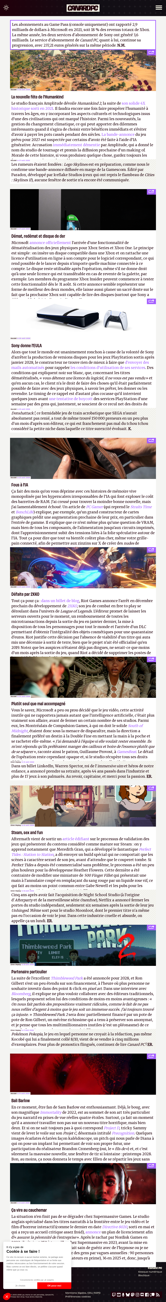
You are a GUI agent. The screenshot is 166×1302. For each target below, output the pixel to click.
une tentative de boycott (71, 399)
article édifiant (75, 839)
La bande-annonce (118, 134)
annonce (93, 1232)
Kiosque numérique (150, 1271)
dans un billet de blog (60, 601)
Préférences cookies (78, 1296)
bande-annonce (50, 169)
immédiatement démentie (76, 145)
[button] (7, 1296)
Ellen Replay (16, 762)
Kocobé (14, 89)
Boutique (143, 1275)
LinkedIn (45, 766)
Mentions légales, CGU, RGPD (83, 1292)
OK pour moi (54, 1285)
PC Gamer (94, 507)
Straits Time (141, 507)
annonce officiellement (50, 242)
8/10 (74, 1039)
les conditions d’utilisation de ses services (108, 367)
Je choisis (20, 1285)
